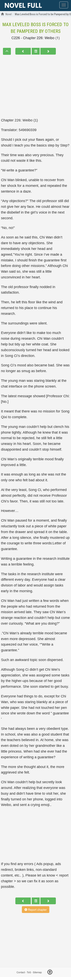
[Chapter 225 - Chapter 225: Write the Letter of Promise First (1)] (23, 51)
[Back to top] (49, 972)
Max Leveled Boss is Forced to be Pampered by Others (35, 28)
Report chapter (37, 910)
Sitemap (37, 972)
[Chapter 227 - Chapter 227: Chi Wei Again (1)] (48, 51)
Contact (21, 972)
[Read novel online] (23, 5)
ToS (29, 972)
